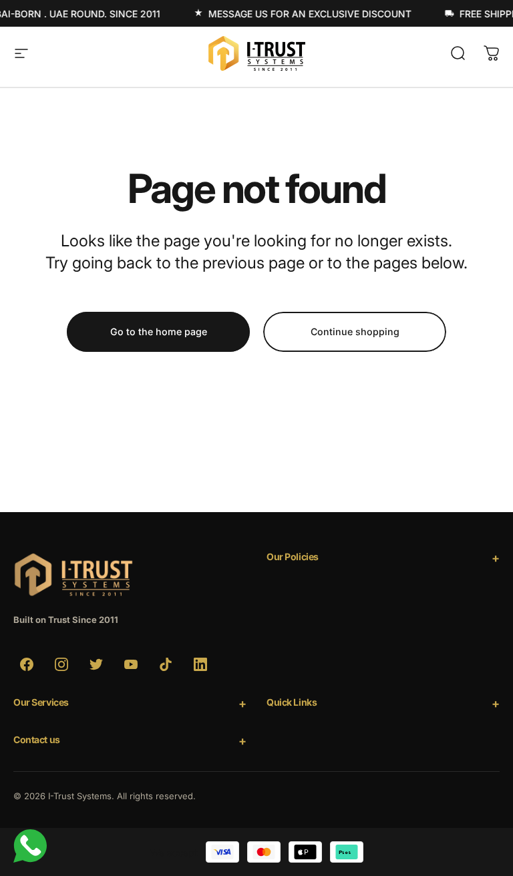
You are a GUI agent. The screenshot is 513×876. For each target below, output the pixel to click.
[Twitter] (96, 664)
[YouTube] (131, 664)
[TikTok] (165, 664)
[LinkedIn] (200, 664)
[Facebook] (26, 664)
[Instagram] (61, 664)
